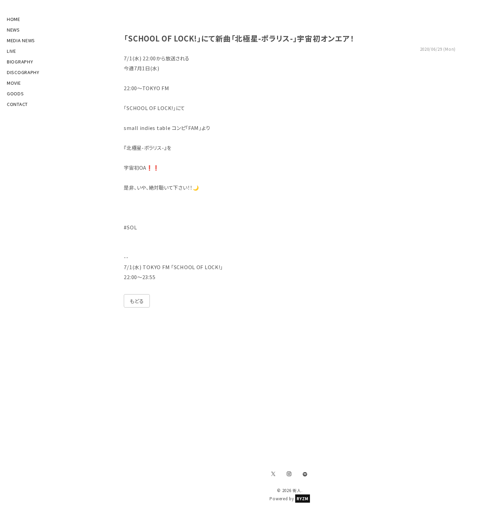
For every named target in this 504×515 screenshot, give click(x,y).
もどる (137, 300)
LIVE (11, 51)
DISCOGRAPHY (23, 72)
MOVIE (14, 83)
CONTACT (17, 104)
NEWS (13, 29)
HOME (13, 19)
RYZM (303, 498)
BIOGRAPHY (20, 61)
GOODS (15, 93)
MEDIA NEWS (21, 40)
